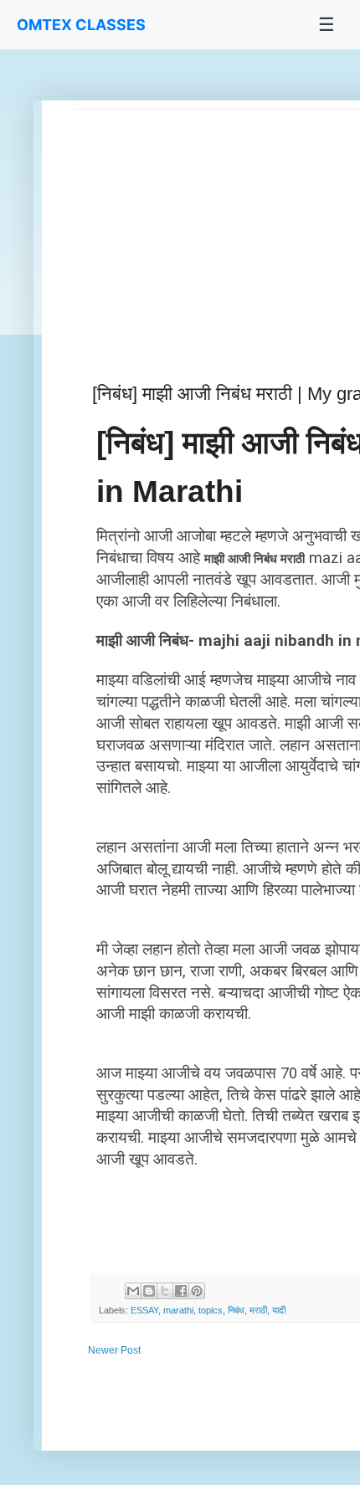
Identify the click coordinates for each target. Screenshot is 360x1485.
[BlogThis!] (149, 1291)
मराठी (258, 1310)
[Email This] (133, 1291)
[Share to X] (165, 1291)
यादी (278, 1310)
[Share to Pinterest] (196, 1291)
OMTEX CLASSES (81, 24)
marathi (178, 1310)
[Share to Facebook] (180, 1291)
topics (210, 1310)
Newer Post (114, 1350)
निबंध (236, 1310)
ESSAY (144, 1310)
